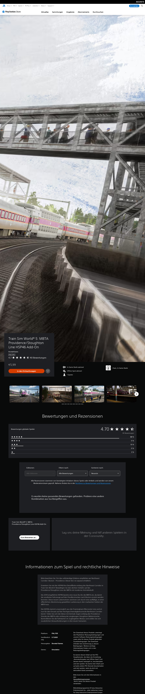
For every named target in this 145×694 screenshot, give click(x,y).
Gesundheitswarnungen (81, 679)
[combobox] (40, 473)
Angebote (70, 12)
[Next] (136, 394)
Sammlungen (57, 12)
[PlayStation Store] (12, 11)
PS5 (14, 6)
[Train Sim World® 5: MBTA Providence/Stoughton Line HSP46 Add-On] (24, 394)
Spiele (20, 6)
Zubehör (35, 6)
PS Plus (27, 6)
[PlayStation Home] (4, 6)
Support (50, 6)
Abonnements (83, 12)
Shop (8, 6)
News (43, 6)
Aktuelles (45, 12)
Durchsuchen (98, 12)
